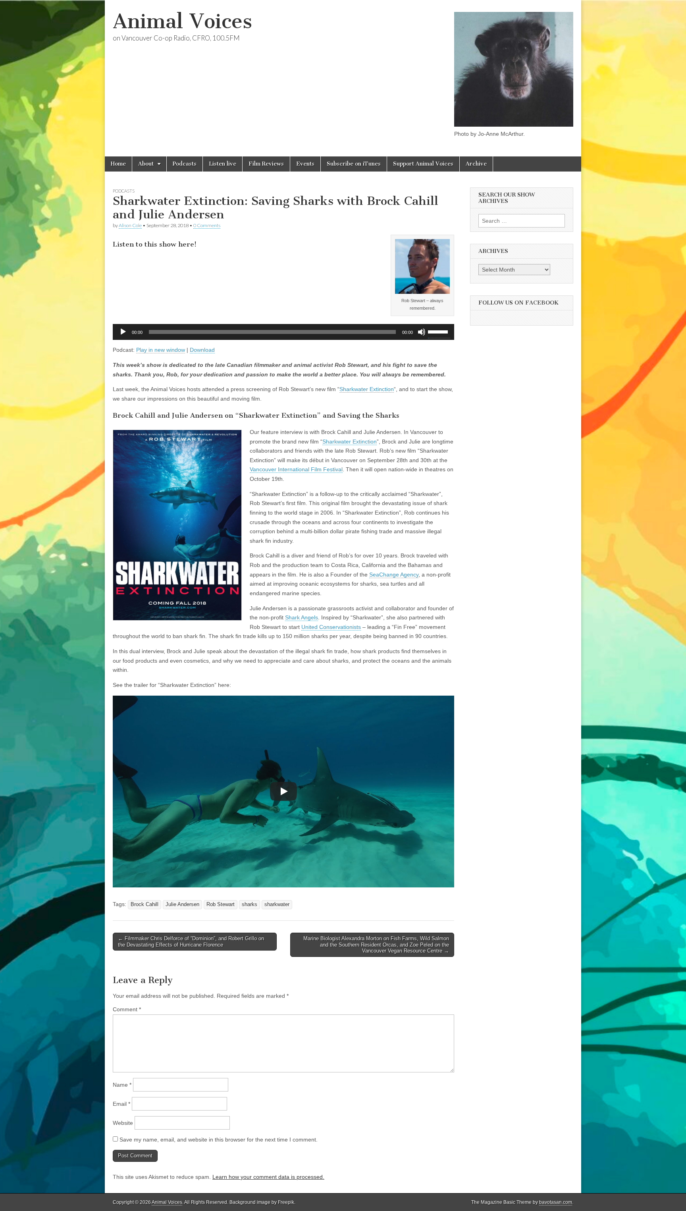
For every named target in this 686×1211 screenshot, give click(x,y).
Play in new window (160, 350)
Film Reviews (266, 163)
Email (121, 1104)
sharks (249, 904)
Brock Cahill (144, 904)
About (146, 163)
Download (202, 350)
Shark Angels (301, 617)
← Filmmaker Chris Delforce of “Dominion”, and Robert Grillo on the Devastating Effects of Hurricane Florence (191, 941)
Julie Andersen (182, 904)
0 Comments (206, 225)
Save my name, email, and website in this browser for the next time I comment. (218, 1139)
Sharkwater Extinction (366, 389)
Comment (127, 1009)
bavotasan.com (555, 1202)
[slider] (439, 331)
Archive (476, 163)
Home (118, 163)
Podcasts (185, 163)
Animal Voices (182, 21)
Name (122, 1085)
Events (305, 163)
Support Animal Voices (423, 163)
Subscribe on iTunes (354, 163)
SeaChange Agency (393, 574)
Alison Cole (130, 225)
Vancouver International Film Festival (296, 469)
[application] (283, 332)
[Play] (123, 332)
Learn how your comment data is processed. (268, 1177)
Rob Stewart (220, 904)
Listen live (222, 163)
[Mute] (422, 332)
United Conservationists (331, 627)
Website (123, 1123)
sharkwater (276, 904)
